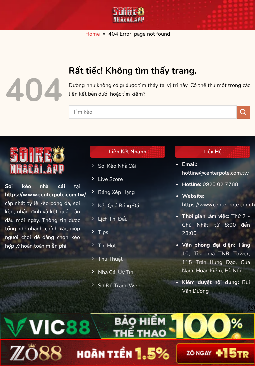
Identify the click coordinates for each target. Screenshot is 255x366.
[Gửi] (243, 112)
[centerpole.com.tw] (127, 15)
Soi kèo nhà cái (35, 186)
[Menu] (9, 15)
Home (92, 34)
